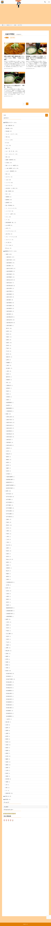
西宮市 (9, 525)
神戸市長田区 (9, 502)
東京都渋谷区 (9, 699)
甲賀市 (8, 630)
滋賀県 (8, 619)
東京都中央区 (10, 673)
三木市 (8, 539)
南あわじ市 (9, 559)
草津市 (8, 627)
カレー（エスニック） (11, 154)
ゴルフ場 (8, 242)
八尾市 (8, 371)
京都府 (8, 413)
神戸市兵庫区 (10, 510)
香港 (7, 787)
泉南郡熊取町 (9, 402)
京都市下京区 (10, 419)
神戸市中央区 (10, 496)
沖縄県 (8, 781)
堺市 (8, 382)
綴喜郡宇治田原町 (10, 485)
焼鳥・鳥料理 (10, 191)
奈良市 (8, 590)
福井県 (8, 727)
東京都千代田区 (10, 679)
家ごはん (8, 248)
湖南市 (8, 645)
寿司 (8, 156)
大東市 (8, 365)
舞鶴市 (8, 459)
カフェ (8, 216)
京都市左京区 (10, 428)
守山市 (8, 642)
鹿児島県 (8, 779)
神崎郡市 (9, 568)
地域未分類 (9, 793)
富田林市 (9, 388)
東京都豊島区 (9, 690)
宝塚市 (8, 522)
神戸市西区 (9, 499)
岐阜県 (8, 736)
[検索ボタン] (45, 2)
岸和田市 (9, 396)
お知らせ (8, 796)
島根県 (8, 750)
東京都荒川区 (9, 713)
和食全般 (9, 128)
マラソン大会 (9, 245)
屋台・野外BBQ (10, 205)
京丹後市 (9, 473)
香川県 (8, 756)
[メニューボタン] (49, 2)
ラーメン (9, 139)
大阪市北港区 (9, 325)
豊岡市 (8, 576)
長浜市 (8, 636)
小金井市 (9, 719)
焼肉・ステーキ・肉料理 (12, 165)
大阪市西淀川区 (10, 316)
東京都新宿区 (9, 702)
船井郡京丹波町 (10, 488)
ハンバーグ (9, 182)
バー (7, 219)
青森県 (8, 656)
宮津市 (8, 471)
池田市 (8, 339)
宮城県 (8, 662)
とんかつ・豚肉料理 (11, 171)
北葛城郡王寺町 (10, 613)
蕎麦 (8, 148)
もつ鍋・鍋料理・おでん (12, 168)
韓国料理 (9, 199)
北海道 (8, 653)
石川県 (8, 724)
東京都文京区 (9, 696)
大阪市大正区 (10, 296)
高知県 (8, 761)
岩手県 (8, 659)
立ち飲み (9, 162)
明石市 (8, 550)
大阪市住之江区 (10, 279)
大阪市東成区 (10, 294)
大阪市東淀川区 (10, 322)
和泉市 (8, 391)
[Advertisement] (25, 14)
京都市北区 (9, 439)
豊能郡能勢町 (9, 408)
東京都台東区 (10, 682)
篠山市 (8, 570)
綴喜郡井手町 (9, 482)
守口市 (8, 351)
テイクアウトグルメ (11, 231)
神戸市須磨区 (9, 513)
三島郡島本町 (9, 411)
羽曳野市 (9, 379)
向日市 (8, 451)
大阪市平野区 (9, 291)
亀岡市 (8, 456)
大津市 (8, 622)
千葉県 (8, 667)
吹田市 (9, 331)
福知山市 (9, 453)
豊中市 (9, 328)
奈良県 (8, 587)
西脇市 (8, 573)
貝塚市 (8, 399)
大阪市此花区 (10, 311)
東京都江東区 (9, 707)
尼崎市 (8, 519)
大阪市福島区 (10, 262)
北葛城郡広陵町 (10, 610)
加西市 (8, 548)
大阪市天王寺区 (10, 268)
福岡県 (8, 764)
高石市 (8, 393)
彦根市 (8, 625)
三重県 (8, 647)
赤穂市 (8, 579)
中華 (8, 136)
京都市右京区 (9, 425)
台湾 (7, 784)
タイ (7, 790)
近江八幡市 (9, 633)
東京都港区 (9, 710)
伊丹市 (8, 528)
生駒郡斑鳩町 (9, 616)
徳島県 (8, 753)
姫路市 (8, 562)
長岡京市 (9, 448)
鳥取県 (8, 747)
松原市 (8, 373)
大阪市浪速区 (10, 274)
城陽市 (8, 468)
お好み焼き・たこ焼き (11, 188)
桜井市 (8, 602)
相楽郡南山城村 (10, 479)
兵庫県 (8, 491)
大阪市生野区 (10, 288)
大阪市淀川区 (10, 319)
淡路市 (8, 553)
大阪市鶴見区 (10, 308)
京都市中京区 (10, 422)
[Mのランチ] (2, 2)
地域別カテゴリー (10, 251)
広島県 (8, 744)
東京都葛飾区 (9, 684)
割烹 (8, 174)
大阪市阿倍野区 (10, 271)
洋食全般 (9, 131)
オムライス (9, 185)
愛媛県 (8, 759)
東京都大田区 (9, 693)
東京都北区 (9, 676)
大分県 (8, 770)
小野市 (8, 536)
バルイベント (9, 239)
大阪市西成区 (10, 277)
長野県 (8, 730)
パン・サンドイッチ (11, 208)
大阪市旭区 (9, 314)
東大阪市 (9, 368)
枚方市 (8, 354)
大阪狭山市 (9, 385)
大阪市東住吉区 (10, 285)
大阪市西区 (9, 265)
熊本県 (8, 773)
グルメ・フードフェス (11, 236)
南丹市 (8, 465)
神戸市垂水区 (9, 516)
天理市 (8, 593)
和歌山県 (8, 650)
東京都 (8, 670)
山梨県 (8, 733)
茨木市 (8, 334)
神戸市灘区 (9, 505)
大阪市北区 (10, 257)
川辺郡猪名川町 (10, 582)
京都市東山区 (10, 433)
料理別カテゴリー (10, 122)
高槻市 (9, 336)
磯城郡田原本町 (10, 607)
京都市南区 (9, 442)
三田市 (8, 542)
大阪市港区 (9, 299)
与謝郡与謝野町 (10, 476)
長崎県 (8, 767)
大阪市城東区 (10, 305)
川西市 (8, 530)
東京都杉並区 (9, 704)
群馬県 (8, 664)
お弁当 (8, 228)
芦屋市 (8, 533)
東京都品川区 (9, 687)
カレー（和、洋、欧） (11, 151)
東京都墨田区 (9, 716)
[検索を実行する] (46, 115)
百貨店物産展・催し (11, 222)
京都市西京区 (9, 431)
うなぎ (8, 179)
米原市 (8, 639)
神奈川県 (8, 722)
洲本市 (8, 556)
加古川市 (9, 545)
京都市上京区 (10, 416)
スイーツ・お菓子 (10, 213)
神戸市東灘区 (10, 508)
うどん (8, 145)
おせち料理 (9, 225)
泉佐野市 (9, 405)
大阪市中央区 (10, 259)
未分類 (7, 799)
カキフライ (9, 176)
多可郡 (8, 585)
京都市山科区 (9, 445)
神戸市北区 (9, 493)
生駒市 (8, 596)
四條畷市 (9, 362)
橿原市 (8, 599)
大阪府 (7, 37)
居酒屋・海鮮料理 (10, 159)
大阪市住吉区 (10, 282)
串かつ (8, 194)
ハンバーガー (9, 211)
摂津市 (8, 345)
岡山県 (8, 741)
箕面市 (9, 342)
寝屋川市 (9, 356)
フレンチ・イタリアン (11, 134)
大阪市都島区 (10, 302)
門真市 (8, 348)
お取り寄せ (9, 233)
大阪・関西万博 (10, 125)
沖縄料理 (8, 196)
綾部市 (8, 462)
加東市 (8, 565)
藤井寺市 (9, 376)
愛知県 (8, 739)
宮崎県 (8, 776)
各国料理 (9, 202)
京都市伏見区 (10, 436)
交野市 (8, 359)
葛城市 (8, 605)
